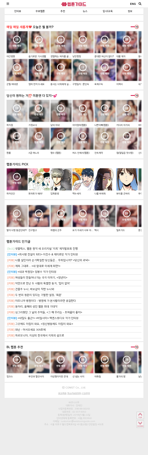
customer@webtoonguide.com (78, 421)
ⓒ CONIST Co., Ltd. (74, 387)
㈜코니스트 (74, 402)
